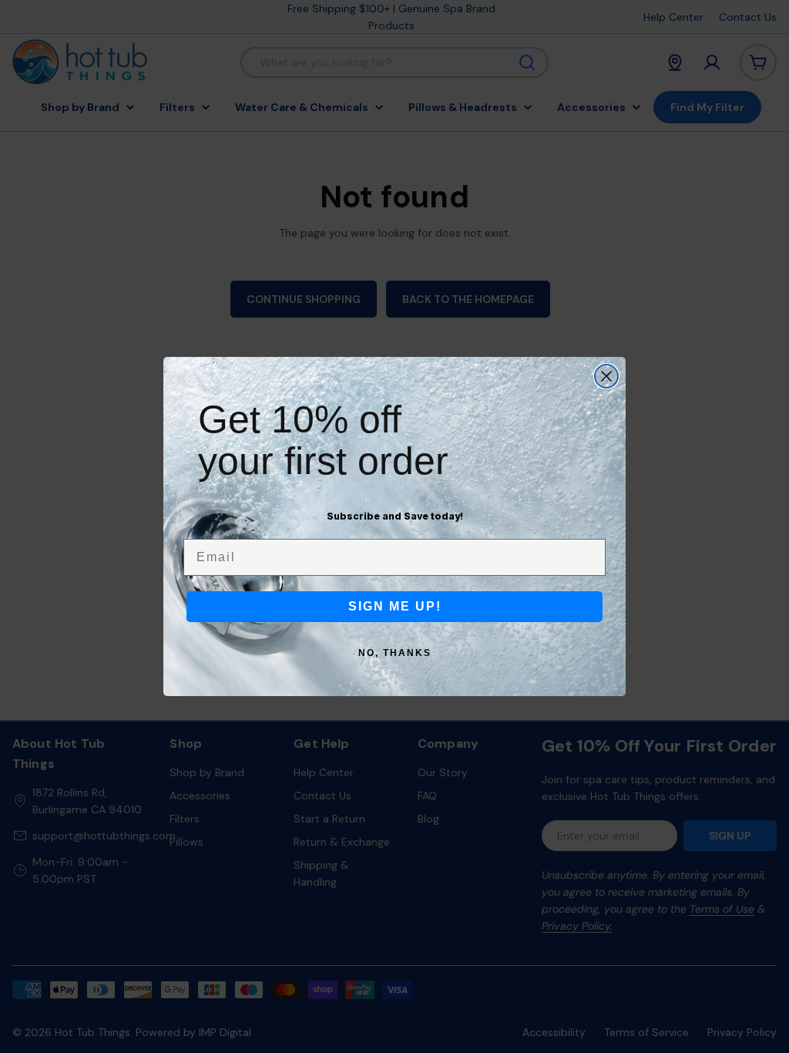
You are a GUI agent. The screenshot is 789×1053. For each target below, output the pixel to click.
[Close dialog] (606, 376)
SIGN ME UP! (395, 606)
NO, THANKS (394, 653)
